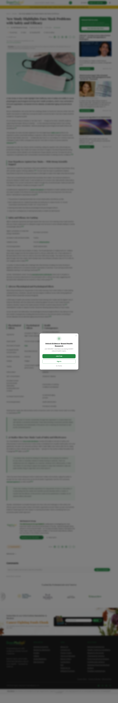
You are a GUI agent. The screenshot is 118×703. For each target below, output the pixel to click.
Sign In (59, 361)
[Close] (76, 335)
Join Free (59, 356)
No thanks (59, 366)
